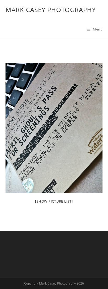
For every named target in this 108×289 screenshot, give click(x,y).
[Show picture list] (54, 201)
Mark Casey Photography (51, 9)
